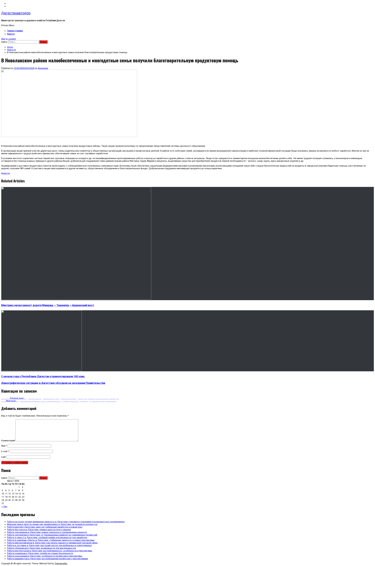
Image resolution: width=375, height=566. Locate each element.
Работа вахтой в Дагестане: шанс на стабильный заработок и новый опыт (45, 527)
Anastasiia (43, 68)
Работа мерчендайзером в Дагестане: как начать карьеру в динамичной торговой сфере (52, 542)
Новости (11, 33)
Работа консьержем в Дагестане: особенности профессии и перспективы (44, 556)
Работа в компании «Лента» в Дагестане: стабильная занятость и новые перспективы (50, 540)
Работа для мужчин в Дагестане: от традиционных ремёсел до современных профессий (52, 535)
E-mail (5, 451)
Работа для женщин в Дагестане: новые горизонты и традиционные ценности (47, 532)
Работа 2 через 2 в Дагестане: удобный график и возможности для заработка (47, 537)
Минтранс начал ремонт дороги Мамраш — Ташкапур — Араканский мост (47, 305)
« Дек (4, 506)
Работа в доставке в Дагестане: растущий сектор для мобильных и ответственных (49, 545)
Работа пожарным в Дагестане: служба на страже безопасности (40, 553)
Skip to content (8, 39)
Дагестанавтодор (15, 13)
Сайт (3, 457)
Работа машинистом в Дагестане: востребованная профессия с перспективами (47, 558)
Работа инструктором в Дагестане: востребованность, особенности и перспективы (49, 550)
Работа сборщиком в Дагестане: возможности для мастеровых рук (41, 548)
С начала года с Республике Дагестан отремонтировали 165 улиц (43, 376)
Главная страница (15, 30)
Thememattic (60, 563)
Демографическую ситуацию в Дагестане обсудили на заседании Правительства (53, 383)
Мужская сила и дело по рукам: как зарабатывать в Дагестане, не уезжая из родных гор (52, 524)
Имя (4, 446)
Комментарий (8, 440)
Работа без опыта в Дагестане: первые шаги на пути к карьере (39, 529)
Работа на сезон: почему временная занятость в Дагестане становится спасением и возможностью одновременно (66, 521)
